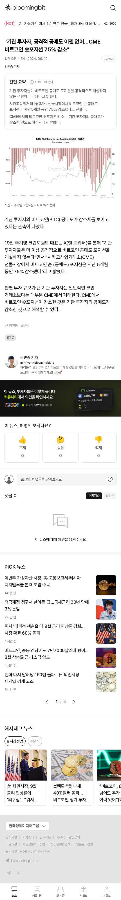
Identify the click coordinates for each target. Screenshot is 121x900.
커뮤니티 (37, 895)
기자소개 (28, 837)
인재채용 (45, 837)
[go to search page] (113, 7)
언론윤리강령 (84, 844)
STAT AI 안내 (44, 82)
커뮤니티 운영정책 (68, 837)
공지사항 (11, 837)
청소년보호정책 (60, 844)
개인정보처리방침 (34, 844)
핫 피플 (61, 895)
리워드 (84, 895)
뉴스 (14, 895)
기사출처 (109, 58)
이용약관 (11, 844)
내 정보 (107, 895)
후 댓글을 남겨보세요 (41, 479)
